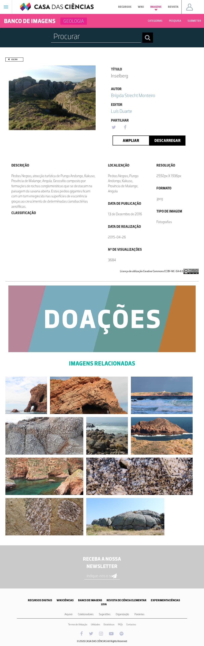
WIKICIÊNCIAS (65, 600)
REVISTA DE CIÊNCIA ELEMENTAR (126, 600)
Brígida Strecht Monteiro (133, 95)
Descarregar (167, 140)
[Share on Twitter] (113, 128)
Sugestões (104, 614)
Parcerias (139, 614)
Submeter (194, 20)
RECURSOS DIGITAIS (40, 600)
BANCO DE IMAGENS (90, 600)
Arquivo (69, 614)
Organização (122, 614)
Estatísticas (109, 624)
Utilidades (95, 624)
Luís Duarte (121, 111)
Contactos (131, 624)
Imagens (156, 7)
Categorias (155, 20)
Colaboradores (85, 614)
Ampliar (131, 140)
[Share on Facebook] (125, 128)
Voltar (14, 59)
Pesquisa (175, 20)
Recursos (124, 7)
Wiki (141, 7)
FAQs (120, 624)
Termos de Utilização (77, 624)
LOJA (104, 604)
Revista (173, 7)
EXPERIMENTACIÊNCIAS (165, 600)
